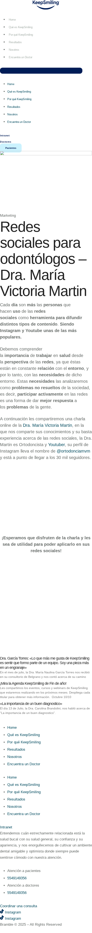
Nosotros (14, 49)
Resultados (15, 42)
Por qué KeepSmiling (21, 34)
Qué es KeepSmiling (20, 27)
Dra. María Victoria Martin (47, 425)
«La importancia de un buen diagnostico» (31, 703)
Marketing (8, 215)
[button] (41, 71)
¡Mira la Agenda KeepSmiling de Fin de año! (33, 683)
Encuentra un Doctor (20, 57)
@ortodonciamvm (73, 451)
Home (12, 19)
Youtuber (56, 444)
